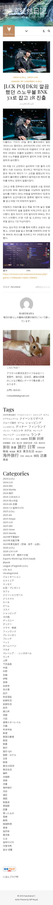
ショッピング (33, 422)
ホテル (28, 430)
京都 (5, 674)
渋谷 (22, 456)
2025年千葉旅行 (11, 536)
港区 (5, 794)
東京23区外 (8, 765)
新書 (13, 447)
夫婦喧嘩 (24, 439)
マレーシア (37, 430)
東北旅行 (39, 451)
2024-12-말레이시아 (13, 507)
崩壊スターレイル (12, 722)
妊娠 (32, 438)
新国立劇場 (8, 736)
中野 (5, 671)
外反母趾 (7, 696)
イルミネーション (12, 576)
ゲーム (21, 422)
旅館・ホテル (9, 754)
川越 (5, 725)
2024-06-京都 (10, 504)
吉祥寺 (6, 685)
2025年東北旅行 (9, 415)
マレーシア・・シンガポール (17, 653)
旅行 (22, 447)
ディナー (21, 426)
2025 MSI (8, 525)
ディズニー (8, 620)
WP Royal (33, 899)
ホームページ (9, 645)
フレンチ (7, 638)
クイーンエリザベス (31, 418)
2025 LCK (8, 522)
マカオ (6, 649)
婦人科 (19, 443)
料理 (5, 733)
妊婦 (40, 438)
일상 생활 (7, 849)
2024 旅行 (8, 493)
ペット (6, 642)
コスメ (6, 609)
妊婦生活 (7, 700)
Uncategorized (10, 573)
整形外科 (42, 443)
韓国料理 (7, 823)
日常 (32, 447)
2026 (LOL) (8, 547)
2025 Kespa (9, 518)
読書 (43, 455)
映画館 (12, 451)
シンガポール (8, 427)
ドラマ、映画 (9, 627)
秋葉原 (6, 802)
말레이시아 (8, 842)
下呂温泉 (7, 663)
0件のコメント (43, 286)
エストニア (37, 415)
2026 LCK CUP (10, 551)
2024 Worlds (9, 489)
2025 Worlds (9, 533)
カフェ (46, 414)
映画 (5, 451)
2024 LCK (33, 77)
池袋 (5, 780)
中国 (5, 667)
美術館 (6, 805)
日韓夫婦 (41, 447)
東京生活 (28, 451)
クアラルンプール (10, 419)
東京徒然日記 (26, 10)
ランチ (36, 434)
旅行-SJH (7, 751)
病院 (36, 455)
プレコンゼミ (9, 634)
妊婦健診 (7, 443)
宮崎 (5, 714)
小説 (35, 443)
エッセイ (7, 583)
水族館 (6, 776)
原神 (5, 682)
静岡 (5, 820)
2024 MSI (8, 485)
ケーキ (6, 602)
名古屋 (6, 689)
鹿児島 (6, 834)
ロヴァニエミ (8, 439)
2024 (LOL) (19, 77)
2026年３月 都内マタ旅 (15, 554)
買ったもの (8, 813)
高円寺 (6, 831)
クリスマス (8, 598)
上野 (5, 660)
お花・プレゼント (12, 587)
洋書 (5, 783)
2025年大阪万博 (11, 540)
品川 (5, 693)
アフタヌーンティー (24, 415)
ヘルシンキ (17, 430)
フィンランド (37, 426)
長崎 (5, 816)
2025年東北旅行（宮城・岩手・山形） (22, 544)
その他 (6, 616)
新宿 (6, 447)
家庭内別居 (27, 443)
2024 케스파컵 (10, 500)
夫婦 (17, 439)
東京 (19, 451)
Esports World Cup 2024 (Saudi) (19, 558)
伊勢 (5, 678)
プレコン (6, 430)
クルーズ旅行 (9, 422)
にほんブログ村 (10, 876)
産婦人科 (28, 456)
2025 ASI (7, 514)
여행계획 (7, 845)
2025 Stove (9, 529)
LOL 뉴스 (7, 569)
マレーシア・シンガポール (16, 434)
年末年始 (7, 729)
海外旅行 (11, 455)
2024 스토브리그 (11, 496)
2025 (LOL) (8, 511)
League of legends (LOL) (26, 81)
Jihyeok (6, 562)
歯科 (5, 773)
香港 (5, 459)
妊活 (13, 443)
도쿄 (5, 838)
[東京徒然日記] (9, 31)
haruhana (15, 286)
